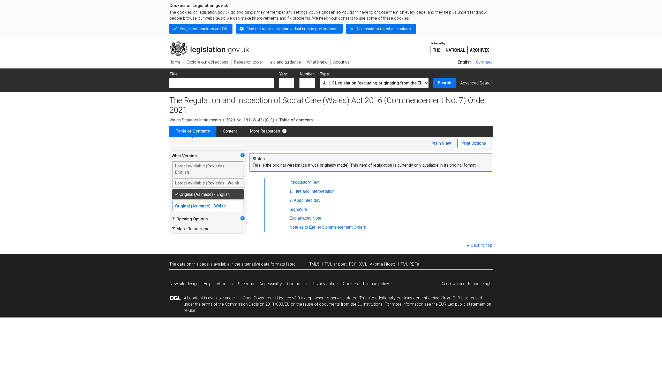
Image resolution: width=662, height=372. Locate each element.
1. (291, 191)
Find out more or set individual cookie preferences (291, 28)
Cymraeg (484, 62)
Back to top (481, 245)
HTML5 (313, 264)
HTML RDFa (408, 264)
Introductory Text (304, 182)
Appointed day (307, 200)
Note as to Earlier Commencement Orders (327, 227)
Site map (246, 283)
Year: (283, 74)
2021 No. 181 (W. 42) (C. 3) (250, 120)
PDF (353, 264)
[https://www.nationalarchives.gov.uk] (462, 46)
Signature (298, 209)
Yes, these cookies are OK (203, 28)
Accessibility (270, 283)
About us (225, 283)
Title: (174, 74)
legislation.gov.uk (212, 43)
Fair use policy (376, 283)
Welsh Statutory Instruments (195, 120)
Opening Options (189, 218)
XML (363, 264)
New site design (184, 283)
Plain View (441, 143)
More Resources (265, 131)
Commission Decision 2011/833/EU (257, 304)
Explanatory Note (305, 218)
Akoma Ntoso (382, 264)
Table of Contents (193, 131)
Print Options (474, 143)
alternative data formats (263, 264)
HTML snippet (334, 264)
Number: (307, 74)
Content (230, 131)
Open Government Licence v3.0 (271, 298)
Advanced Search (476, 83)
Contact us (297, 283)
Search (444, 82)
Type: (325, 74)
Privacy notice (325, 283)
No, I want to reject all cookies (384, 28)
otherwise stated (342, 298)
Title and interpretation (314, 191)
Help (208, 283)
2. (291, 200)
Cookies (350, 283)
